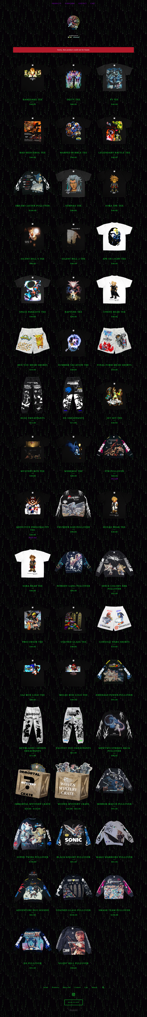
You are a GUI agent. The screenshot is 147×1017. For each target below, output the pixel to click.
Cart (92, 3)
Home (45, 987)
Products (56, 3)
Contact (82, 3)
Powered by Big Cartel (73, 1010)
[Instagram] (73, 994)
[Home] (73, 26)
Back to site (73, 1002)
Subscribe (70, 3)
